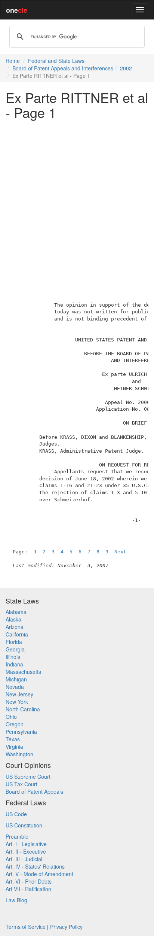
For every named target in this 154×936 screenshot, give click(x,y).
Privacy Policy (66, 926)
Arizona (15, 626)
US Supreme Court (28, 776)
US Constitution (24, 825)
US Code (16, 814)
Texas (13, 739)
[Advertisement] (77, 202)
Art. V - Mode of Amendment (39, 874)
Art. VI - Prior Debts (29, 881)
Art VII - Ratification (28, 889)
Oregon (15, 724)
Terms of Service (26, 926)
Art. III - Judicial (24, 859)
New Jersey (19, 694)
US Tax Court (21, 784)
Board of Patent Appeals (34, 791)
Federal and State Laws (56, 60)
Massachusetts (23, 671)
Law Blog (16, 900)
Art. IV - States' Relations (35, 866)
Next (120, 551)
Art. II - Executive (26, 851)
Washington (19, 754)
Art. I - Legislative (26, 844)
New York (17, 701)
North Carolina (23, 709)
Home (13, 60)
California (17, 634)
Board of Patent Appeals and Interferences (62, 68)
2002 (126, 68)
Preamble (17, 836)
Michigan (16, 679)
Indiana (14, 664)
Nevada (15, 686)
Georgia (15, 649)
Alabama (16, 612)
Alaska (13, 619)
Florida (14, 641)
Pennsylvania (21, 731)
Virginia (14, 746)
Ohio (11, 716)
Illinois (13, 656)
